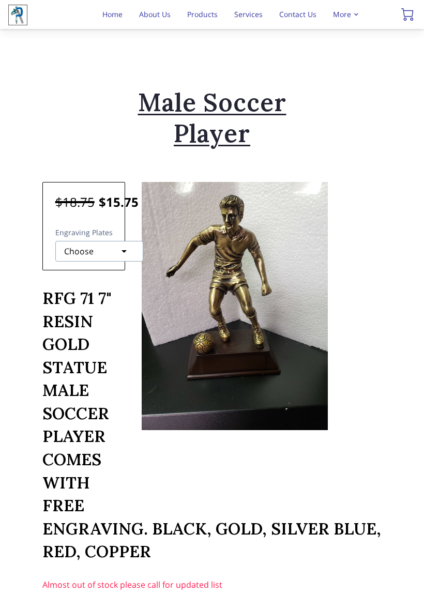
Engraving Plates (84, 232)
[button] (99, 251)
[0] (407, 14)
